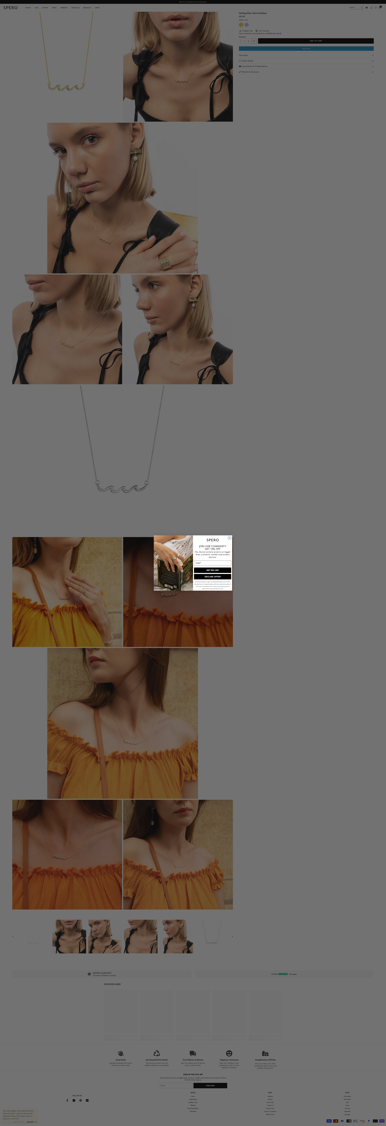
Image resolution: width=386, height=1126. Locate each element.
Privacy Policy (224, 586)
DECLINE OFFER (213, 577)
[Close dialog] (229, 538)
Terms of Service (217, 586)
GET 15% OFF (212, 570)
